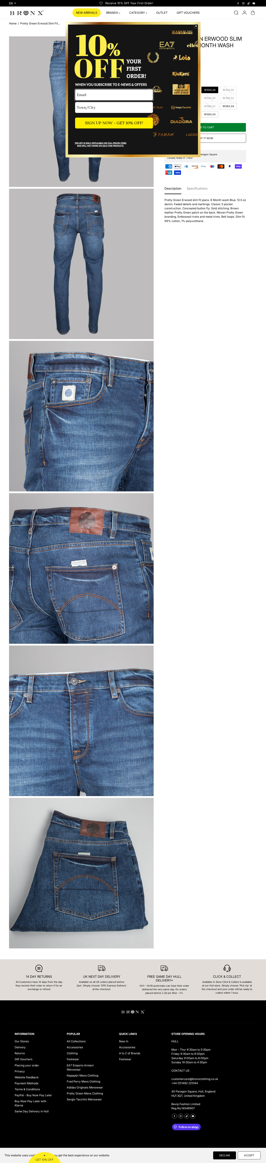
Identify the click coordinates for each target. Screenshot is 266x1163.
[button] (196, 26)
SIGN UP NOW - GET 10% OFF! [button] (114, 122)
